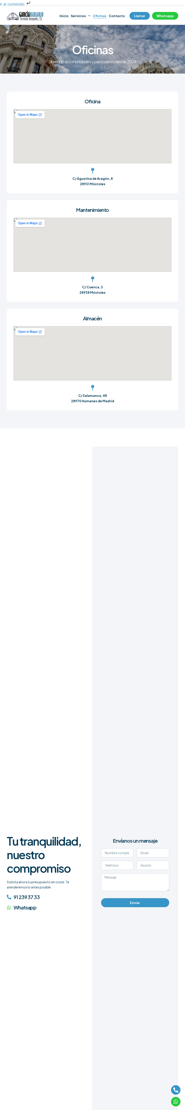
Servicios (78, 16)
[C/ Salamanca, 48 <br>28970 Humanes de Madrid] (92, 388)
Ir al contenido (13, 4)
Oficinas (99, 16)
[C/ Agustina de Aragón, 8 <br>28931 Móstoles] (92, 170)
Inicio (64, 16)
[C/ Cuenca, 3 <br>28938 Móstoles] (92, 279)
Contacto (117, 16)
